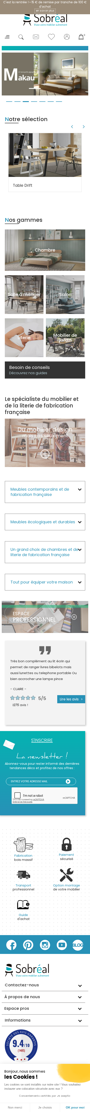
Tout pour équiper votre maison (41, 582)
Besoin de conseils (29, 370)
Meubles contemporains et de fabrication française (39, 491)
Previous (71, 126)
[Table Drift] (45, 155)
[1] (68, 781)
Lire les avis (69, 699)
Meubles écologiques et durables (42, 522)
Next (84, 126)
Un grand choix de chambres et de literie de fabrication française (44, 552)
